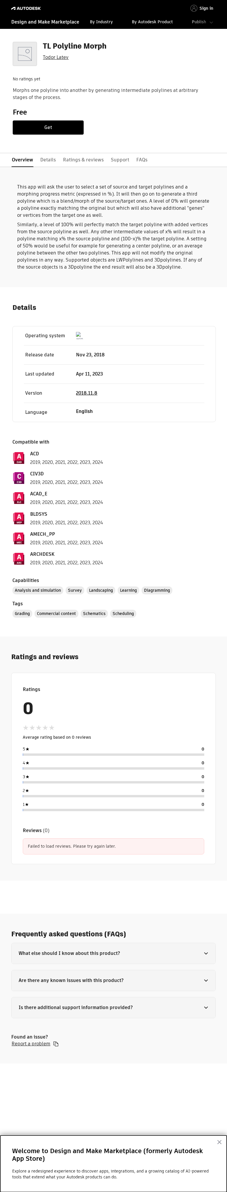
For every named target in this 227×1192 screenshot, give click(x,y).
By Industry (101, 22)
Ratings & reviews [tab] (83, 159)
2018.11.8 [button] (86, 393)
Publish (199, 22)
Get (48, 127)
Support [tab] (120, 159)
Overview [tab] (22, 159)
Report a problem (31, 1044)
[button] (113, 953)
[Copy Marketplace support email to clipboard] (56, 1044)
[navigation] (113, 23)
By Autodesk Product (152, 22)
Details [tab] (48, 159)
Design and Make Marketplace (45, 22)
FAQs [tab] (141, 159)
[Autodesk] (26, 8)
